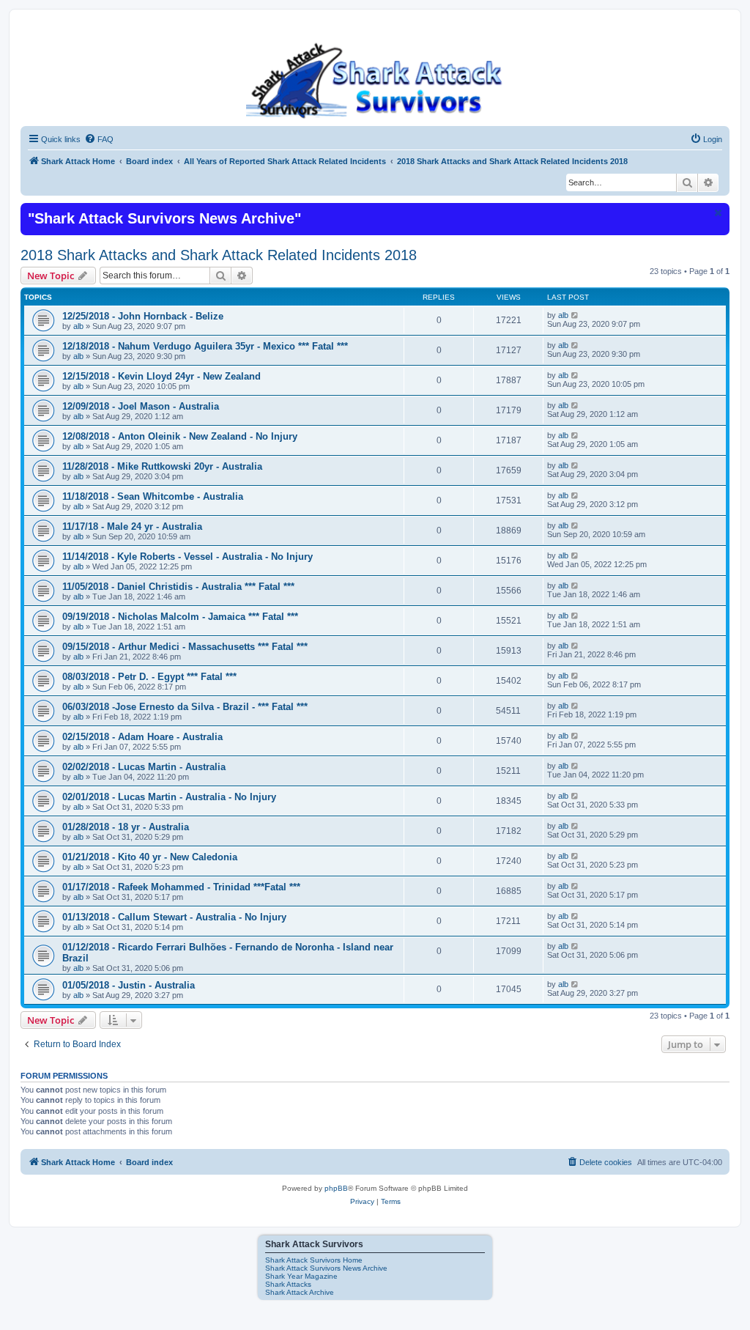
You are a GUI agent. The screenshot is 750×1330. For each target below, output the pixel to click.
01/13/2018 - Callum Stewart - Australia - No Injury (174, 917)
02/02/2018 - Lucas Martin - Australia (144, 766)
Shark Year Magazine (301, 1276)
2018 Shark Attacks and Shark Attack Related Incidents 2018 (219, 255)
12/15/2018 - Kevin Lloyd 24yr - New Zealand (161, 376)
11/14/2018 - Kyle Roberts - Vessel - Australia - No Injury (187, 556)
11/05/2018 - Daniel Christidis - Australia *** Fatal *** (178, 586)
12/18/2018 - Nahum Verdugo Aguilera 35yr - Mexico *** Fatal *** (205, 346)
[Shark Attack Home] (375, 80)
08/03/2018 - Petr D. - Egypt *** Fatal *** (149, 676)
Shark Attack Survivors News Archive (326, 1268)
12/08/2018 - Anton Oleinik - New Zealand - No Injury (179, 436)
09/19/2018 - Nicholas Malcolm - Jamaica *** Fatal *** (180, 616)
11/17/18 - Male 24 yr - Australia (132, 526)
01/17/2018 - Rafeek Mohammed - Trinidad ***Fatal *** (181, 887)
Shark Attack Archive (299, 1292)
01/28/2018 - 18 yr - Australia (125, 826)
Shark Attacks (288, 1284)
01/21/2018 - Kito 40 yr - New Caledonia (149, 856)
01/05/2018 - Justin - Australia (128, 985)
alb (78, 326)
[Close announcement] (717, 212)
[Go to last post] (575, 315)
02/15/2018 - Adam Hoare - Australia (142, 736)
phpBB (336, 1188)
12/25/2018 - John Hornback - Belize (142, 316)
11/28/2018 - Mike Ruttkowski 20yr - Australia (162, 466)
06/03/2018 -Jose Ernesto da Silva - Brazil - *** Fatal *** (185, 706)
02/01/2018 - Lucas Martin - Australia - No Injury (169, 796)
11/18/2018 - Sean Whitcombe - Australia (152, 496)
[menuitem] (99, 139)
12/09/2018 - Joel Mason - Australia (140, 406)
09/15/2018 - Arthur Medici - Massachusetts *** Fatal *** (185, 646)
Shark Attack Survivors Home (314, 1260)
